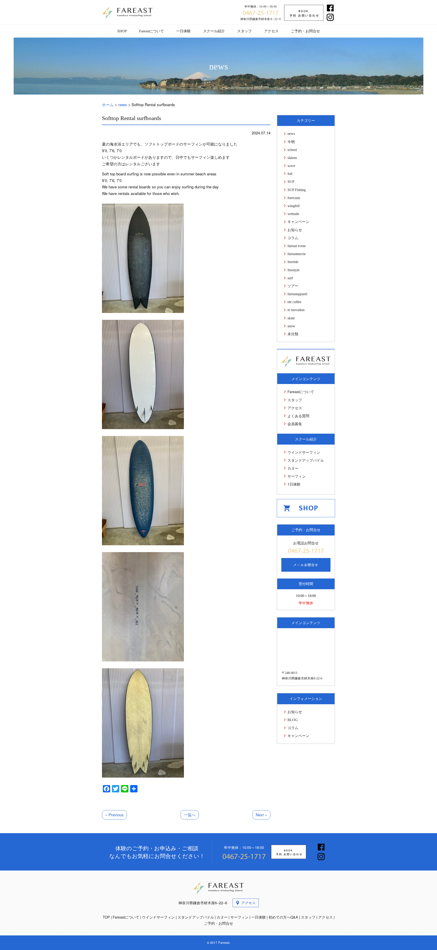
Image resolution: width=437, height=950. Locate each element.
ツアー (292, 286)
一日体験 (183, 31)
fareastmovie (296, 254)
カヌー (292, 468)
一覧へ (190, 814)
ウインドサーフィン (303, 452)
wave (291, 166)
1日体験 (293, 484)
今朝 (291, 142)
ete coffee (294, 302)
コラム (292, 238)
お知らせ (294, 230)
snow (291, 326)
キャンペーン (298, 222)
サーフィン (296, 476)
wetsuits (293, 214)
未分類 (292, 334)
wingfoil (293, 206)
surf (290, 278)
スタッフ (244, 31)
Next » (261, 814)
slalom (292, 158)
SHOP (122, 31)
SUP (290, 182)
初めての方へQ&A (283, 917)
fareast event (296, 246)
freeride (292, 262)
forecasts (293, 198)
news (291, 134)
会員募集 (294, 423)
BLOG (292, 720)
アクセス (271, 31)
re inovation (296, 310)
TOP (106, 917)
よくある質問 (298, 415)
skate (291, 318)
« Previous (114, 814)
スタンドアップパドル (305, 460)
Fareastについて (151, 31)
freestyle (293, 270)
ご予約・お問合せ (305, 31)
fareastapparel (297, 294)
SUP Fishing (296, 190)
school (292, 150)
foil (289, 174)
